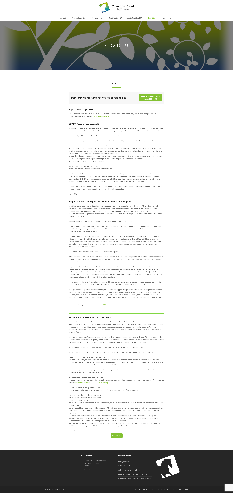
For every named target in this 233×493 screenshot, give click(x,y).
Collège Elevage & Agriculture (129, 470)
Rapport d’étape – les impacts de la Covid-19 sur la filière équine (100, 201)
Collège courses (124, 461)
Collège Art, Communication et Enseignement (134, 479)
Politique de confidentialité (166, 489)
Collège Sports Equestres (127, 466)
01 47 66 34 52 (89, 469)
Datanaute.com (56, 489)
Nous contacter (184, 489)
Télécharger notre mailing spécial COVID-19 (150, 97)
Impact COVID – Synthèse (81, 109)
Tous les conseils (148, 489)
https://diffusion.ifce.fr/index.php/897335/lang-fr (92, 382)
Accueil (137, 489)
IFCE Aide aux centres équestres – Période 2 (90, 317)
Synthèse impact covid (102, 116)
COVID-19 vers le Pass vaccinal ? (84, 124)
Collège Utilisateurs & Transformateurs (132, 474)
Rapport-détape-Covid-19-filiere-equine (100, 305)
